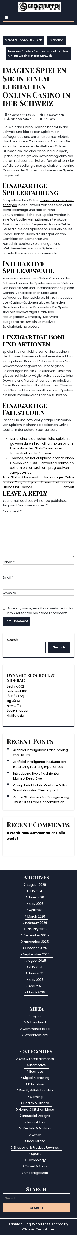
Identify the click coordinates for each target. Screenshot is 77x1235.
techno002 (15, 686)
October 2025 (36, 948)
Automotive (36, 1065)
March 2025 (36, 992)
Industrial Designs (36, 1115)
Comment (12, 511)
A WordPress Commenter (28, 833)
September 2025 (36, 954)
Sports (36, 1153)
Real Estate (36, 1141)
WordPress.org (36, 1035)
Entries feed (36, 1022)
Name (9, 562)
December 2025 (36, 935)
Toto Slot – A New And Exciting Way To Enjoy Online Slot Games (20, 482)
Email (8, 577)
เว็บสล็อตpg (15, 696)
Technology (36, 1160)
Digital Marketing (36, 1077)
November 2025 (36, 941)
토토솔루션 (15, 705)
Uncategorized (36, 1172)
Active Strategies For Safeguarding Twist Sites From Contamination (41, 799)
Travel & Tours (36, 1166)
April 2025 (36, 986)
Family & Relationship (36, 1090)
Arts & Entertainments (36, 1059)
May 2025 (36, 979)
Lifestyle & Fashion (36, 1128)
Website (9, 593)
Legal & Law (36, 1122)
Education (36, 1084)
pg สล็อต (13, 700)
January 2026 (36, 929)
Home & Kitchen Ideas (36, 1109)
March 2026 (36, 916)
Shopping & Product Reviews (36, 1147)
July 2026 (36, 891)
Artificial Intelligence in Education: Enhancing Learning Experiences (39, 764)
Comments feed (36, 1028)
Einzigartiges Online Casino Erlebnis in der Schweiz (57, 482)
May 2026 (36, 903)
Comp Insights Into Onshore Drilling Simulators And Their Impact (40, 787)
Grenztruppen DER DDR (23, 40)
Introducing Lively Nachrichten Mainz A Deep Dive (36, 776)
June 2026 (36, 897)
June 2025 (36, 973)
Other (36, 1134)
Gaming (57, 40)
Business (36, 1071)
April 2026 (36, 910)
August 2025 (36, 960)
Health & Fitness (36, 1103)
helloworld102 (17, 691)
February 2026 (36, 922)
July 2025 (36, 967)
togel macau (17, 710)
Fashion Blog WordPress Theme (36, 1224)
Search (12, 639)
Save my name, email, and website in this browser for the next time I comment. (40, 610)
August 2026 (36, 884)
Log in (36, 1016)
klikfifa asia (15, 715)
